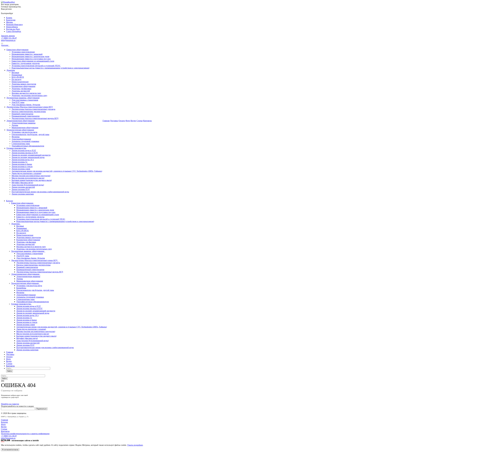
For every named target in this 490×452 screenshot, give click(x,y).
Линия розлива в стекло (22, 166)
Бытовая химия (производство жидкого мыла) (32, 180)
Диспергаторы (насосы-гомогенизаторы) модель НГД (35, 118)
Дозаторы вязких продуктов (24, 84)
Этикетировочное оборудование (21, 121)
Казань (9, 18)
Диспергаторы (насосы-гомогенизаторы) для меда (33, 109)
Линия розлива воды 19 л (23, 160)
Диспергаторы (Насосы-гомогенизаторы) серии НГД (30, 107)
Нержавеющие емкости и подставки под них (31, 59)
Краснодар (10, 20)
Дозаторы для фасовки (21, 88)
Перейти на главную (10, 404)
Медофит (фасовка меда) (22, 182)
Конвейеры (21, 288)
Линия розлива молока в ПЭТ (25, 153)
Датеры (15, 125)
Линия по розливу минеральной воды (28, 157)
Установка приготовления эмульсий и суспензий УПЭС (36, 66)
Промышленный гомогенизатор (26, 116)
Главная (106, 121)
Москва (9, 22)
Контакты (147, 121)
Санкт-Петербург (13, 31)
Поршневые (17, 75)
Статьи (140, 121)
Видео (133, 121)
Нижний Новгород (14, 24)
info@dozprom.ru (8, 40)
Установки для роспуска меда (24, 132)
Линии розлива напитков (23, 194)
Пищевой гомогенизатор (22, 114)
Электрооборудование (21, 139)
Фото (127, 121)
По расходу (16, 79)
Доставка (114, 121)
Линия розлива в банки (22, 164)
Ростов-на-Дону (13, 29)
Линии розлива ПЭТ (21, 189)
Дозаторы (11, 70)
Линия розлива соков (21, 169)
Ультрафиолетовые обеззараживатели (28, 146)
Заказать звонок (8, 36)
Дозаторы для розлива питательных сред (29, 95)
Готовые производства (16, 148)
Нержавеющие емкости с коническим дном (30, 56)
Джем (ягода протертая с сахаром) (26, 173)
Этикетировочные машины (23, 123)
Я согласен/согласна (10, 450)
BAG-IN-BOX (18, 77)
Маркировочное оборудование (25, 127)
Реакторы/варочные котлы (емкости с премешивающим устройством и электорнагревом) (50, 68)
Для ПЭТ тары (18, 102)
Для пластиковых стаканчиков (25, 100)
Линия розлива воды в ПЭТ (24, 150)
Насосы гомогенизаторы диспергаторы (29, 111)
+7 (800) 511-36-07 (9, 38)
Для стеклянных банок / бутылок (26, 105)
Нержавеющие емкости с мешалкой (27, 54)
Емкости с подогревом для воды (26, 63)
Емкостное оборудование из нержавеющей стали (33, 61)
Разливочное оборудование (23, 86)
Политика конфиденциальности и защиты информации (25, 434)
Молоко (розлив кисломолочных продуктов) (31, 176)
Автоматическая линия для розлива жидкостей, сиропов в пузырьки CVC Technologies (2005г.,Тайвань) (57, 171)
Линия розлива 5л (19, 162)
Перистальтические (20, 82)
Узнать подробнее (135, 445)
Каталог (5, 45)
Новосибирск (12, 27)
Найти (9, 371)
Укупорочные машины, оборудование (23, 98)
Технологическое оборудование (20, 130)
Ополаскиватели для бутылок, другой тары (30, 134)
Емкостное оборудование (17, 50)
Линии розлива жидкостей (23, 187)
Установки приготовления (23, 52)
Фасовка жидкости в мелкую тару (26, 93)
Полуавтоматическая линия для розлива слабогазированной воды (40, 192)
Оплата (122, 121)
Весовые (15, 72)
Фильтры (16, 137)
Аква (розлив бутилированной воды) (28, 185)
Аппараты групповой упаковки (25, 141)
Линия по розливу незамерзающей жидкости (31, 155)
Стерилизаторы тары (21, 144)
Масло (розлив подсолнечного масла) (28, 178)
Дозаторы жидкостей (21, 91)
